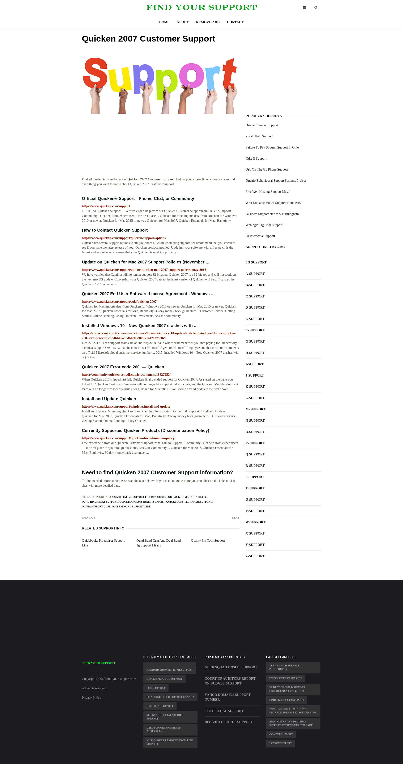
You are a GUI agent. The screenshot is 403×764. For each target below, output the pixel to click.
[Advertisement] (160, 147)
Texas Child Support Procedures (284, 667)
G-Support (255, 341)
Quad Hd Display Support (100, 501)
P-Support (255, 443)
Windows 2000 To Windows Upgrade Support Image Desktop (292, 711)
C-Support (255, 296)
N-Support (255, 420)
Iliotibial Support (160, 706)
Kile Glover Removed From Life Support (170, 742)
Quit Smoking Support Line (131, 506)
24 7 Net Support (280, 743)
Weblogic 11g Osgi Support (264, 225)
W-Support (256, 522)
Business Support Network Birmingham (272, 214)
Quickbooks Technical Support (189, 501)
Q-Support (255, 454)
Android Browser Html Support (170, 669)
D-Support (255, 307)
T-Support (255, 488)
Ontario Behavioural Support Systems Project (276, 180)
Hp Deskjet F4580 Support (286, 700)
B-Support (255, 285)
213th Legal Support (224, 711)
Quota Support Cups (96, 506)
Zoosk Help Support (259, 136)
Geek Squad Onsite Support (231, 667)
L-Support (255, 398)
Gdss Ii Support (256, 158)
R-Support (255, 465)
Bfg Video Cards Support (229, 722)
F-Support (255, 330)
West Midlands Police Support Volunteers (273, 203)
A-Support (255, 273)
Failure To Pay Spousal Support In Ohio (272, 147)
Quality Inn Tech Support (208, 540)
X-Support (255, 533)
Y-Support (255, 544)
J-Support (255, 375)
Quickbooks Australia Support (142, 501)
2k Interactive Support (260, 236)
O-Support (255, 432)
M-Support (256, 409)
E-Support (255, 319)
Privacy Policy (91, 697)
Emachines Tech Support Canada (170, 697)
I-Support (255, 364)
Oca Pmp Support (281, 734)
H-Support (255, 353)
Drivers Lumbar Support (262, 125)
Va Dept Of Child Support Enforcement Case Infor (287, 689)
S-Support (255, 477)
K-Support (255, 386)
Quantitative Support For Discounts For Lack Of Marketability (159, 496)
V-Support (255, 511)
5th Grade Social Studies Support (165, 717)
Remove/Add (208, 22)
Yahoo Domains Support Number (228, 697)
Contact (235, 22)
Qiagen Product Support (164, 678)
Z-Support (255, 556)
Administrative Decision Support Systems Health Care (291, 723)
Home (164, 22)
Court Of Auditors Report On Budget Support (230, 681)
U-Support (255, 499)
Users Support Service (285, 678)
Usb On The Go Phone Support (267, 169)
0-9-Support (256, 262)
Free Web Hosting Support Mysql (268, 191)
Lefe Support (156, 688)
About (183, 22)
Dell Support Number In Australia (164, 729)
